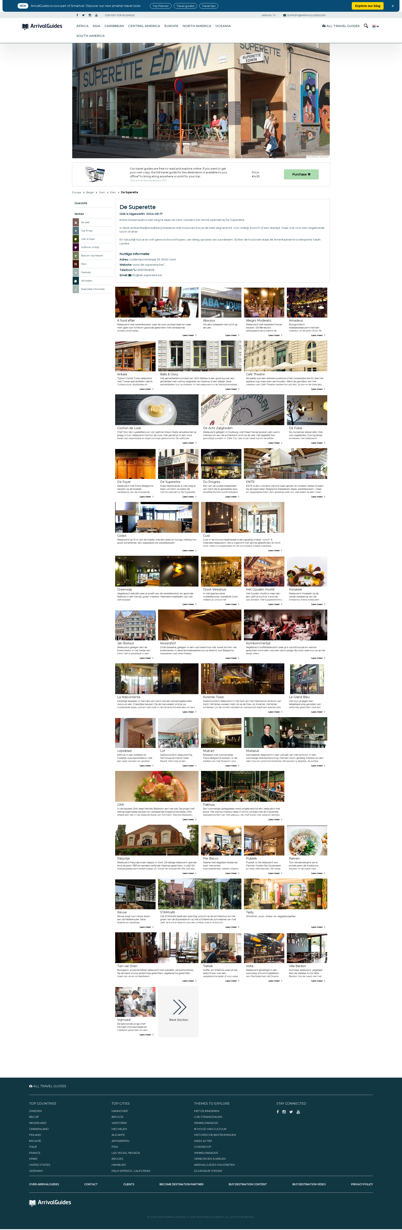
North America (197, 26)
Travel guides (185, 6)
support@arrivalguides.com (306, 15)
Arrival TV (269, 15)
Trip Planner (161, 6)
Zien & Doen (88, 239)
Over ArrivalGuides (44, 1184)
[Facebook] (77, 15)
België (90, 192)
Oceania (223, 26)
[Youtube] (96, 15)
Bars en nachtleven (92, 255)
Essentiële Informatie (92, 289)
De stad (85, 222)
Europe (171, 26)
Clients (128, 1184)
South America (90, 36)
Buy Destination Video (309, 1184)
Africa (82, 26)
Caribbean (114, 26)
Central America (144, 26)
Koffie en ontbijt (90, 247)
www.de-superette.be (148, 264)
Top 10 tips (87, 230)
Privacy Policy (362, 1184)
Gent (102, 192)
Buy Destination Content (248, 1184)
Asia (96, 26)
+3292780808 (145, 269)
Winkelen (86, 280)
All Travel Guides (343, 26)
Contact (91, 1184)
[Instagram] (90, 15)
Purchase (300, 174)
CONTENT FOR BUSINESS (120, 15)
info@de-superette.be (146, 275)
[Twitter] (83, 15)
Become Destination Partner (182, 1184)
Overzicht (81, 203)
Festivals (86, 272)
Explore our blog (367, 6)
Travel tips (208, 6)
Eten (113, 192)
